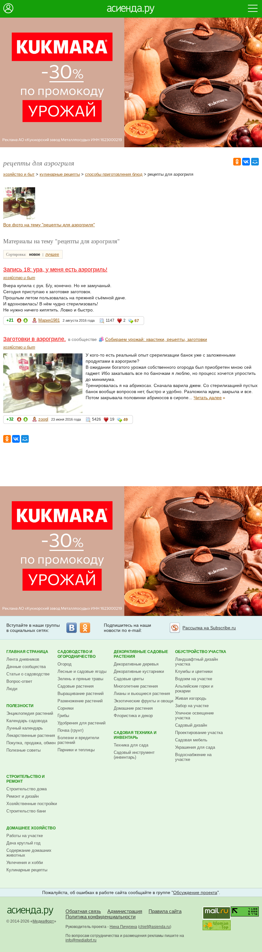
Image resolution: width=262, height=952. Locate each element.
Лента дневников (22, 659)
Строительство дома (26, 789)
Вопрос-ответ (19, 681)
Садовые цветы (129, 678)
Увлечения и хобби (24, 862)
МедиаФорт (43, 921)
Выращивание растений (81, 693)
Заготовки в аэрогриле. (34, 339)
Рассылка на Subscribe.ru (209, 627)
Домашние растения (133, 708)
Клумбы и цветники (193, 671)
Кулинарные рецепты (26, 869)
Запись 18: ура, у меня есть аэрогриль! (55, 269)
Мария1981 (49, 320)
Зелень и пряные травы (80, 678)
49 (125, 419)
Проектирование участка (199, 732)
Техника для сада (131, 745)
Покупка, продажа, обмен (31, 742)
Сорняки (65, 708)
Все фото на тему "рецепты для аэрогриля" (49, 224)
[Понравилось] (25, 321)
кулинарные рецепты (60, 174)
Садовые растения (76, 686)
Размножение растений (80, 700)
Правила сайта (165, 911)
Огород (65, 664)
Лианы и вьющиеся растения (142, 693)
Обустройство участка (200, 651)
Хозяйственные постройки (31, 803)
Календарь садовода (26, 720)
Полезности (20, 706)
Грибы (63, 715)
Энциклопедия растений (29, 713)
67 (137, 321)
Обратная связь (83, 911)
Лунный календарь (24, 728)
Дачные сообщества (26, 666)
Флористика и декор (133, 715)
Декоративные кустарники (139, 671)
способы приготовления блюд (114, 174)
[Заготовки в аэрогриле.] (19, 217)
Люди (11, 688)
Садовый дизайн (191, 725)
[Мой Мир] (255, 161)
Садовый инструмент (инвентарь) (134, 755)
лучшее (52, 254)
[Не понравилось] (19, 321)
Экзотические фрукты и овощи (143, 700)
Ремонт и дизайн (22, 796)
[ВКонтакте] (246, 161)
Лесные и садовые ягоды (82, 671)
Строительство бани (26, 811)
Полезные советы (23, 750)
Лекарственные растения (30, 735)
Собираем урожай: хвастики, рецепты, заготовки (156, 339)
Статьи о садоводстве (28, 674)
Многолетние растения (136, 686)
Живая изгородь (190, 698)
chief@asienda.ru (154, 926)
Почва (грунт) (70, 730)
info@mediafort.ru (81, 940)
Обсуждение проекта (195, 892)
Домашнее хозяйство (31, 828)
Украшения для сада (195, 747)
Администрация (124, 911)
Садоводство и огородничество (77, 654)
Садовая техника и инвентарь (135, 735)
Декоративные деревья (136, 664)
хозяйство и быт (19, 174)
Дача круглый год (23, 843)
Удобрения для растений (81, 723)
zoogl (43, 419)
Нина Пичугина (123, 926)
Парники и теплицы (76, 749)
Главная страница (27, 651)
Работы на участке (24, 835)
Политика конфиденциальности (100, 916)
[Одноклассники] (237, 161)
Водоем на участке (193, 678)
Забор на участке (192, 705)
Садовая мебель (191, 740)
